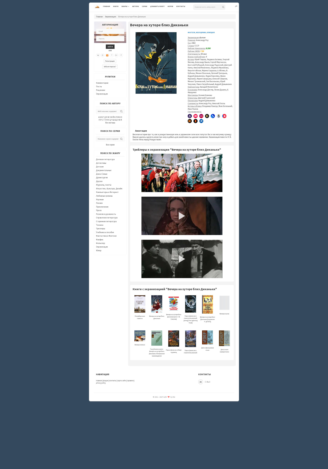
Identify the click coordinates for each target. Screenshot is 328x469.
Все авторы (110, 122)
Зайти (110, 46)
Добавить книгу (157, 6)
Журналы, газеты (103, 185)
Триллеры (100, 228)
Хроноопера (156, 431)
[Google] (116, 55)
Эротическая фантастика (162, 449)
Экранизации (110, 16)
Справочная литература (107, 217)
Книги (116, 6)
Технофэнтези (157, 409)
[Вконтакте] (98, 55)
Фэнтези (154, 426)
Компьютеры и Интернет (107, 192)
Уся (152, 420)
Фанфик (99, 239)
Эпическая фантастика (161, 437)
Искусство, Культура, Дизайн (109, 188)
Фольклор (100, 243)
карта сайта (121, 381)
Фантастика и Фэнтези (106, 236)
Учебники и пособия (105, 232)
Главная (106, 6)
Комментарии (102, 83)
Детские (100, 166)
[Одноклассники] (107, 55)
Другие (99, 181)
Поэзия (99, 203)
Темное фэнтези (158, 403)
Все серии (110, 144)
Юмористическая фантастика (164, 460)
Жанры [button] (124, 6)
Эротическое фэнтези (160, 454)
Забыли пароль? (110, 67)
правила (130, 381)
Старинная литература (106, 221)
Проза (99, 210)
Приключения (102, 207)
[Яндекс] (112, 55)
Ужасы (153, 414)
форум (105, 381)
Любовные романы (104, 196)
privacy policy (101, 383)
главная (99, 381)
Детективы (101, 163)
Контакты (180, 6)
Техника (99, 225)
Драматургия (102, 177)
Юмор (98, 250)
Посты (99, 86)
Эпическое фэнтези (159, 443)
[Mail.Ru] (103, 55)
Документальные (103, 170)
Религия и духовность (106, 214)
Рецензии (100, 90)
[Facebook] (121, 55)
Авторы (135, 6)
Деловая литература (159, 13)
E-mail (207, 381)
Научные (100, 199)
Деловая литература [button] (131, 13)
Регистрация (110, 61)
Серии (144, 6)
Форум (170, 6)
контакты (112, 381)
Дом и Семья (101, 174)
